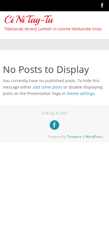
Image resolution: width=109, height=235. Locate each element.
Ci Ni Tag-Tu (28, 19)
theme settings (81, 93)
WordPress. (94, 136)
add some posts (47, 87)
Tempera (74, 136)
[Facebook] (102, 5)
